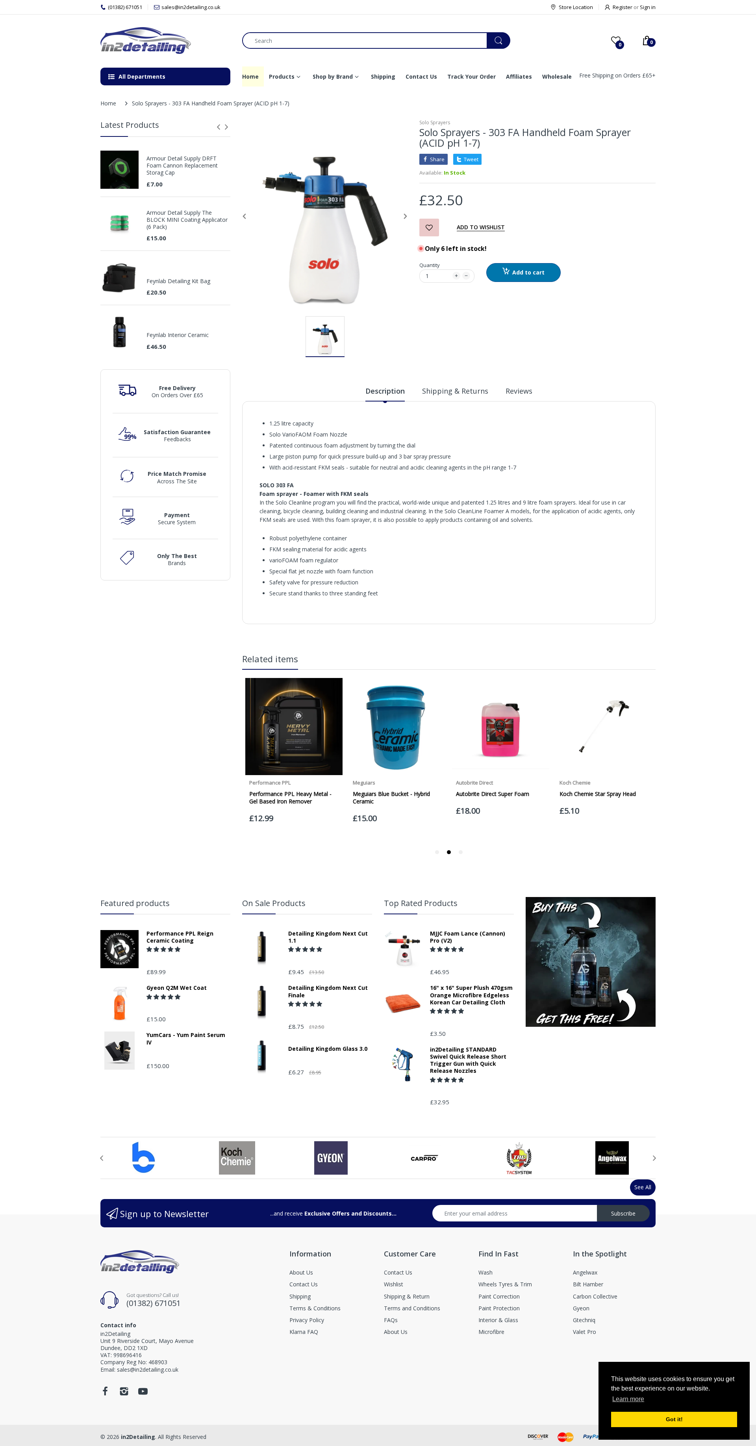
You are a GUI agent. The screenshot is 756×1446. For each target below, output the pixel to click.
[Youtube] (143, 1393)
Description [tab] (385, 391)
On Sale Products (274, 903)
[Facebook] (105, 1393)
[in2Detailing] (165, 40)
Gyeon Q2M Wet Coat (176, 987)
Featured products (135, 903)
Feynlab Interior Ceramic (177, 335)
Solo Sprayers (434, 122)
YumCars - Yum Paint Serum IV (185, 1039)
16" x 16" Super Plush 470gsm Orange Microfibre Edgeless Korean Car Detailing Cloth (471, 995)
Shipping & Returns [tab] (455, 391)
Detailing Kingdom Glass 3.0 (327, 1048)
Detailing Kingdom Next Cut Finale (328, 991)
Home (108, 103)
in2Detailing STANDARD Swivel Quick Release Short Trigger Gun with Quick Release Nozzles (468, 1060)
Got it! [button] (674, 1419)
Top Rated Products (421, 903)
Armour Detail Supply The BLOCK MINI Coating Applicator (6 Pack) (187, 219)
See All (642, 1187)
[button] (164, 949)
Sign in (648, 7)
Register (622, 7)
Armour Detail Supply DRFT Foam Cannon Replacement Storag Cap (182, 165)
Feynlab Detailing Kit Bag (178, 281)
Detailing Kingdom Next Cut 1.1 (328, 937)
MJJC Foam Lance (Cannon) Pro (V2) (467, 937)
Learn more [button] (628, 1399)
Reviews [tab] (519, 391)
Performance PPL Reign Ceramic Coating (179, 937)
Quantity (429, 265)
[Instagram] (124, 1393)
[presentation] (218, 127)
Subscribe (623, 1213)
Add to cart (528, 272)
